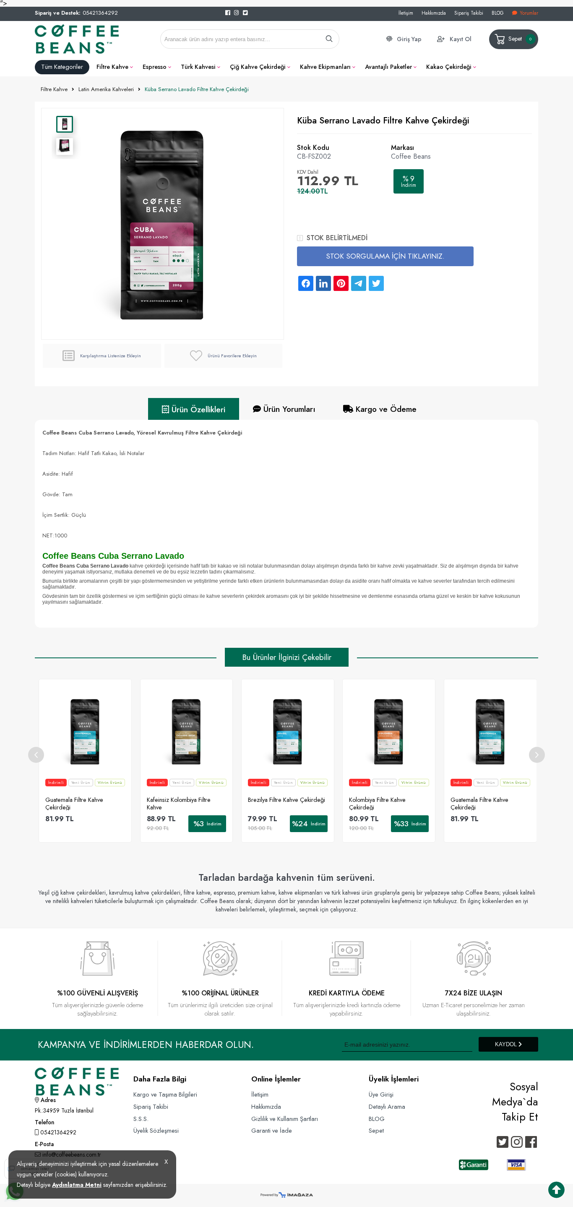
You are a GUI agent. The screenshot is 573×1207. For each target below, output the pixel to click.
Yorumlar (529, 12)
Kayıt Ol (460, 39)
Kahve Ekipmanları (325, 67)
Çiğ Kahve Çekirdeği (258, 67)
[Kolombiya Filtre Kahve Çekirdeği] (389, 731)
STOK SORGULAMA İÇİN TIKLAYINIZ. (385, 256)
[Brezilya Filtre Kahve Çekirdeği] (288, 731)
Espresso (155, 67)
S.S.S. (140, 1118)
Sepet (519, 38)
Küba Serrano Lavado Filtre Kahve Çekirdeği (197, 89)
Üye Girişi (381, 1094)
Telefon (44, 1123)
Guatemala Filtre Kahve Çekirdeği (74, 803)
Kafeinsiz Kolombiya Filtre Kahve (179, 803)
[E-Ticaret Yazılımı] (286, 1195)
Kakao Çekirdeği (448, 67)
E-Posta (44, 1145)
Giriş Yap (409, 39)
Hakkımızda (434, 12)
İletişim (405, 12)
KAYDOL (506, 1044)
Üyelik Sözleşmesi (156, 1130)
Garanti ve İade (271, 1130)
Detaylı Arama (387, 1106)
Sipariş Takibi (468, 12)
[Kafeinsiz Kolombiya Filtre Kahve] (187, 731)
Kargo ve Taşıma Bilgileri (165, 1094)
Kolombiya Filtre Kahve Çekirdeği (377, 803)
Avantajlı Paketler (388, 67)
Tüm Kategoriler (62, 66)
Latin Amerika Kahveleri (106, 89)
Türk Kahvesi (198, 67)
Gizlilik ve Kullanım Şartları (284, 1118)
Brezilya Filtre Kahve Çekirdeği (286, 800)
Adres (47, 1100)
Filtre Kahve (112, 67)
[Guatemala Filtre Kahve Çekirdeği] (85, 731)
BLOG (498, 12)
